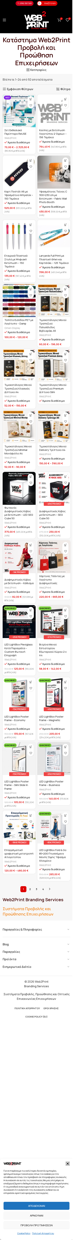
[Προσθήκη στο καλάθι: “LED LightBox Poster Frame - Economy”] (31, 682)
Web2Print (10, 138)
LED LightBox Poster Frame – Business (51, 783)
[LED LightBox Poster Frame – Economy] (19, 693)
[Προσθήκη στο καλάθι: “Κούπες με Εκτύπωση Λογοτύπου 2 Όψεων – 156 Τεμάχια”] (65, 99)
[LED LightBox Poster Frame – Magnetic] (53, 693)
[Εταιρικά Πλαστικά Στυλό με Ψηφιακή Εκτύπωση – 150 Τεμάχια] (19, 236)
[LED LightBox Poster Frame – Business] (53, 758)
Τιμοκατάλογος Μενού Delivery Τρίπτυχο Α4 (52, 448)
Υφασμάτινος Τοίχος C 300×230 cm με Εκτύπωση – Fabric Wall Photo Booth (53, 197)
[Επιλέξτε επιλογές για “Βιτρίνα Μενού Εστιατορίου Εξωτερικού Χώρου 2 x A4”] (65, 610)
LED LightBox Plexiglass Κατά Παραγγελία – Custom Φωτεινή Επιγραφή (18, 650)
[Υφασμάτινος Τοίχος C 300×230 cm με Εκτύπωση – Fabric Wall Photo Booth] (53, 172)
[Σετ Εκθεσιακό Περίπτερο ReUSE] (19, 110)
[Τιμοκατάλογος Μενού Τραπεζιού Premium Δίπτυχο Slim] (53, 365)
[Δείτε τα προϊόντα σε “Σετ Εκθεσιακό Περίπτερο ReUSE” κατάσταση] (31, 99)
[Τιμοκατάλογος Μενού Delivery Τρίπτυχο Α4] (53, 426)
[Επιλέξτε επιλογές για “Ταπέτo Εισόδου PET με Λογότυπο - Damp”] (31, 289)
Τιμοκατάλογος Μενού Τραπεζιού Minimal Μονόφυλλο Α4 (18, 450)
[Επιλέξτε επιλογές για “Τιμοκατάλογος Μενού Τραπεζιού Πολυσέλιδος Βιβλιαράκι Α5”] (65, 289)
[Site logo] (36, 20)
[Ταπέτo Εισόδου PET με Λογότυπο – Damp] (19, 300)
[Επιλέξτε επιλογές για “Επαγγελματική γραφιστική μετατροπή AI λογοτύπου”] (31, 815)
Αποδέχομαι (36, 1206)
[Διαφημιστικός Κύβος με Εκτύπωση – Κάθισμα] (19, 556)
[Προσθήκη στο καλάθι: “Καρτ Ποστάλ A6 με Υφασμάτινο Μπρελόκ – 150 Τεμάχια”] (31, 160)
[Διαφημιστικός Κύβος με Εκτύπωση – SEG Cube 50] (53, 488)
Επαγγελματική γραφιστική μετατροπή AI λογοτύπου (18, 853)
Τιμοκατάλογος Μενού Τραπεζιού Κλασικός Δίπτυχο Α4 (18, 388)
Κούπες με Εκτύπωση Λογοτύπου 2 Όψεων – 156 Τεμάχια (53, 133)
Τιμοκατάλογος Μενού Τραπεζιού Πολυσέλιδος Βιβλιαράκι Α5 (52, 325)
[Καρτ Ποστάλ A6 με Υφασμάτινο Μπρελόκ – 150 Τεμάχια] (19, 172)
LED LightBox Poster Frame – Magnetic (51, 718)
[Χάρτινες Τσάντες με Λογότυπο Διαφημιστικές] (53, 556)
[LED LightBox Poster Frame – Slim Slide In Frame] (19, 758)
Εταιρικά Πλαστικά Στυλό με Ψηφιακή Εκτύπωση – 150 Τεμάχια (15, 261)
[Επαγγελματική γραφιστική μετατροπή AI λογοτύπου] (19, 827)
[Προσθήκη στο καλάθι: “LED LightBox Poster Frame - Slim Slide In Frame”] (31, 747)
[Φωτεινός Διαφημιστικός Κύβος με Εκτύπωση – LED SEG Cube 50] (19, 488)
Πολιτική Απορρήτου (43, 1233)
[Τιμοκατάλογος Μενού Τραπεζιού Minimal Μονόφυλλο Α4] (19, 426)
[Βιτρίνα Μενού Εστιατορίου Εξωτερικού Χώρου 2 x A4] (53, 621)
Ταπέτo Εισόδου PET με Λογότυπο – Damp (18, 321)
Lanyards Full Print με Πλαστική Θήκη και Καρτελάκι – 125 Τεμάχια (54, 259)
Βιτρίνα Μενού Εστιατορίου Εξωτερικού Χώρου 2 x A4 (53, 650)
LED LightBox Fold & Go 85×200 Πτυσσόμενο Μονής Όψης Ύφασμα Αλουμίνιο (52, 855)
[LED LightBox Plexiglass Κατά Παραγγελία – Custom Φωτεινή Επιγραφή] (19, 621)
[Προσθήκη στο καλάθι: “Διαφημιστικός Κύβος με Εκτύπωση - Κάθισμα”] (31, 545)
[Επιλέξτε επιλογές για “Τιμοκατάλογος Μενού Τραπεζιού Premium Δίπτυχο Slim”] (65, 354)
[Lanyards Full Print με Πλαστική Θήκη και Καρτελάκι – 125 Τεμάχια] (53, 236)
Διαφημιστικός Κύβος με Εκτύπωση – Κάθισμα (19, 581)
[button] (67, 1163)
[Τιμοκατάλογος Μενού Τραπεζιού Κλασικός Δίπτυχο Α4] (19, 365)
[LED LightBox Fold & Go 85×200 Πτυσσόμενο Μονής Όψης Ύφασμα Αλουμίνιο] (53, 827)
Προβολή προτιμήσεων (37, 1225)
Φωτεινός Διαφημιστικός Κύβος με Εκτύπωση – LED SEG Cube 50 (18, 513)
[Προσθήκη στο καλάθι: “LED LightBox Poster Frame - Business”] (65, 747)
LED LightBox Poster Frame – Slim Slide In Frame (16, 785)
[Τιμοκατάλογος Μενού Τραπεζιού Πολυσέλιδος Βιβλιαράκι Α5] (53, 300)
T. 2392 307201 (24, 3)
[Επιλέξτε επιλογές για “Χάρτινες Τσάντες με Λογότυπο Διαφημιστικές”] (65, 545)
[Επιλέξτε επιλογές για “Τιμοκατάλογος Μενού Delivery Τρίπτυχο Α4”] (65, 415)
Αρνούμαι (36, 1215)
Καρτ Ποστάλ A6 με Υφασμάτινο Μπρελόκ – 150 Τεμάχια (18, 195)
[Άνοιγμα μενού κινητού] (4, 20)
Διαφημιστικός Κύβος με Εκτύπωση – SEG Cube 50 (52, 515)
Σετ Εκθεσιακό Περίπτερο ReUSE (15, 131)
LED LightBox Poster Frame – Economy (16, 718)
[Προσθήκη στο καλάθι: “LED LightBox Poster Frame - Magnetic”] (65, 682)
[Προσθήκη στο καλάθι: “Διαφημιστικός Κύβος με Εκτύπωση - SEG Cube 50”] (65, 477)
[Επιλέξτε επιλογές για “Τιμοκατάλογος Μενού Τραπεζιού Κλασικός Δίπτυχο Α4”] (31, 354)
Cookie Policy (23, 1233)
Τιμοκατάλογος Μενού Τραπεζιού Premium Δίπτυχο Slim (52, 388)
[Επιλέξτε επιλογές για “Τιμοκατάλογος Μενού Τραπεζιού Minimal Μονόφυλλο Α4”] (31, 415)
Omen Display (12, 328)
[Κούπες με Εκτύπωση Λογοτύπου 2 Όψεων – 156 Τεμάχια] (53, 110)
